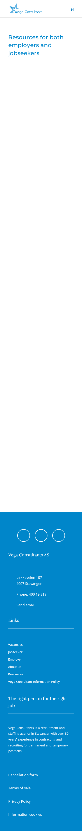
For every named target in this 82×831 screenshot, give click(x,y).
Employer (15, 659)
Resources (15, 674)
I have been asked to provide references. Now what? (41, 422)
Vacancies (15, 644)
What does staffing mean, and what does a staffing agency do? (41, 243)
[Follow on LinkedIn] (58, 535)
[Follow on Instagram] (41, 535)
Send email (25, 605)
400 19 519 (37, 594)
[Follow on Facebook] (23, 535)
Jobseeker (15, 652)
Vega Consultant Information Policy (34, 682)
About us (14, 667)
